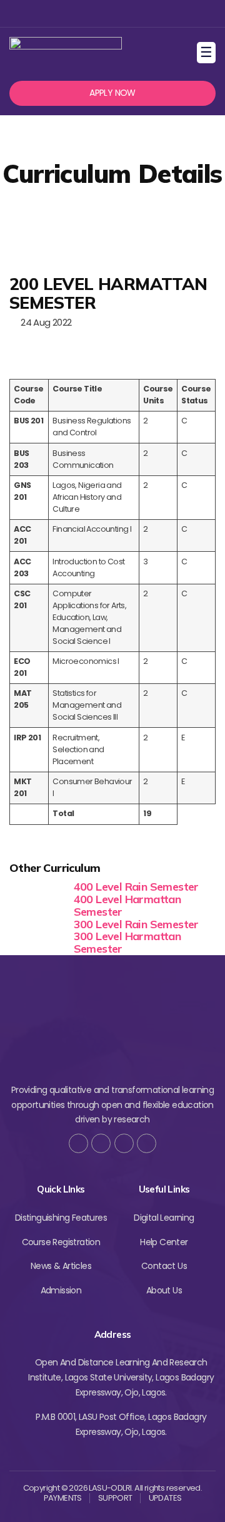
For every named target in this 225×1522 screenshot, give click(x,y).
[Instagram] (111, 13)
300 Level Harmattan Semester (127, 942)
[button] (112, 93)
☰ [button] (208, 52)
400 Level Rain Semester (136, 886)
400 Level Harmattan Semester (127, 905)
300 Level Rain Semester (136, 924)
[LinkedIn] (146, 1143)
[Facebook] (70, 13)
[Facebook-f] (78, 1143)
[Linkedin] (131, 13)
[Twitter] (91, 13)
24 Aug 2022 (43, 322)
